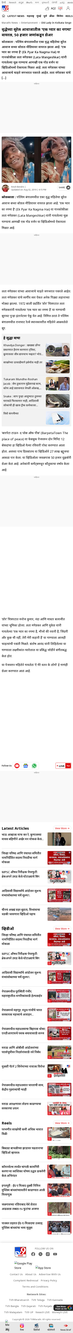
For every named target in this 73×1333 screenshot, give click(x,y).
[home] (3, 16)
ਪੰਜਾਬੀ (54, 2)
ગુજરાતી (45, 2)
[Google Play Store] (24, 1265)
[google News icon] (25, 765)
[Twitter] (40, 1254)
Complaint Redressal (25, 1280)
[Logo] (5, 8)
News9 (12, 2)
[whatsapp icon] (34, 765)
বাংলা (37, 2)
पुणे (45, 16)
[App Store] (45, 1269)
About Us (30, 1274)
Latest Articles (15, 828)
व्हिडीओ (8, 928)
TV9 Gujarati (28, 1306)
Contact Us (16, 1274)
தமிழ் (62, 2)
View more (61, 828)
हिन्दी (4, 2)
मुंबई (38, 16)
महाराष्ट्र (30, 16)
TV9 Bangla (12, 1306)
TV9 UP (28, 1312)
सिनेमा (60, 16)
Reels (69, 16)
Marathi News (10, 22)
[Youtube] (55, 1254)
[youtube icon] (17, 765)
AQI (53, 8)
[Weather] (48, 8)
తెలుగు (29, 2)
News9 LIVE (42, 1312)
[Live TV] (59, 8)
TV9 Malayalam (13, 1312)
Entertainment (29, 22)
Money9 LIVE (60, 1312)
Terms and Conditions (35, 1286)
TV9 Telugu (38, 1300)
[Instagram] (48, 1254)
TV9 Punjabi (45, 1306)
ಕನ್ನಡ (21, 2)
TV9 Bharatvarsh (19, 1300)
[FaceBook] (33, 1254)
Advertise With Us (50, 1274)
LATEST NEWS (15, 16)
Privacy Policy (49, 1280)
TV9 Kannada (55, 1300)
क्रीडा (51, 16)
